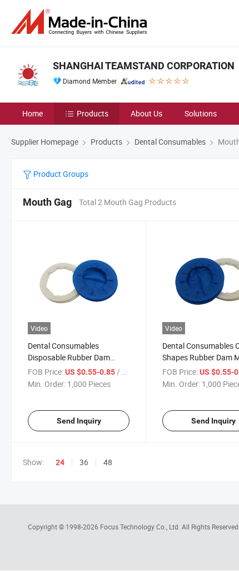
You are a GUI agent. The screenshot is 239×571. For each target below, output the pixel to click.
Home (32, 113)
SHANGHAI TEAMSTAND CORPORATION (144, 66)
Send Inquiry (79, 420)
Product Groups (60, 174)
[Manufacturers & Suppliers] (81, 22)
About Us (146, 113)
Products (92, 113)
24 (60, 462)
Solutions (201, 113)
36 (83, 462)
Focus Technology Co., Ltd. (141, 526)
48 (107, 462)
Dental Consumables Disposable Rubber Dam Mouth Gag (69, 357)
